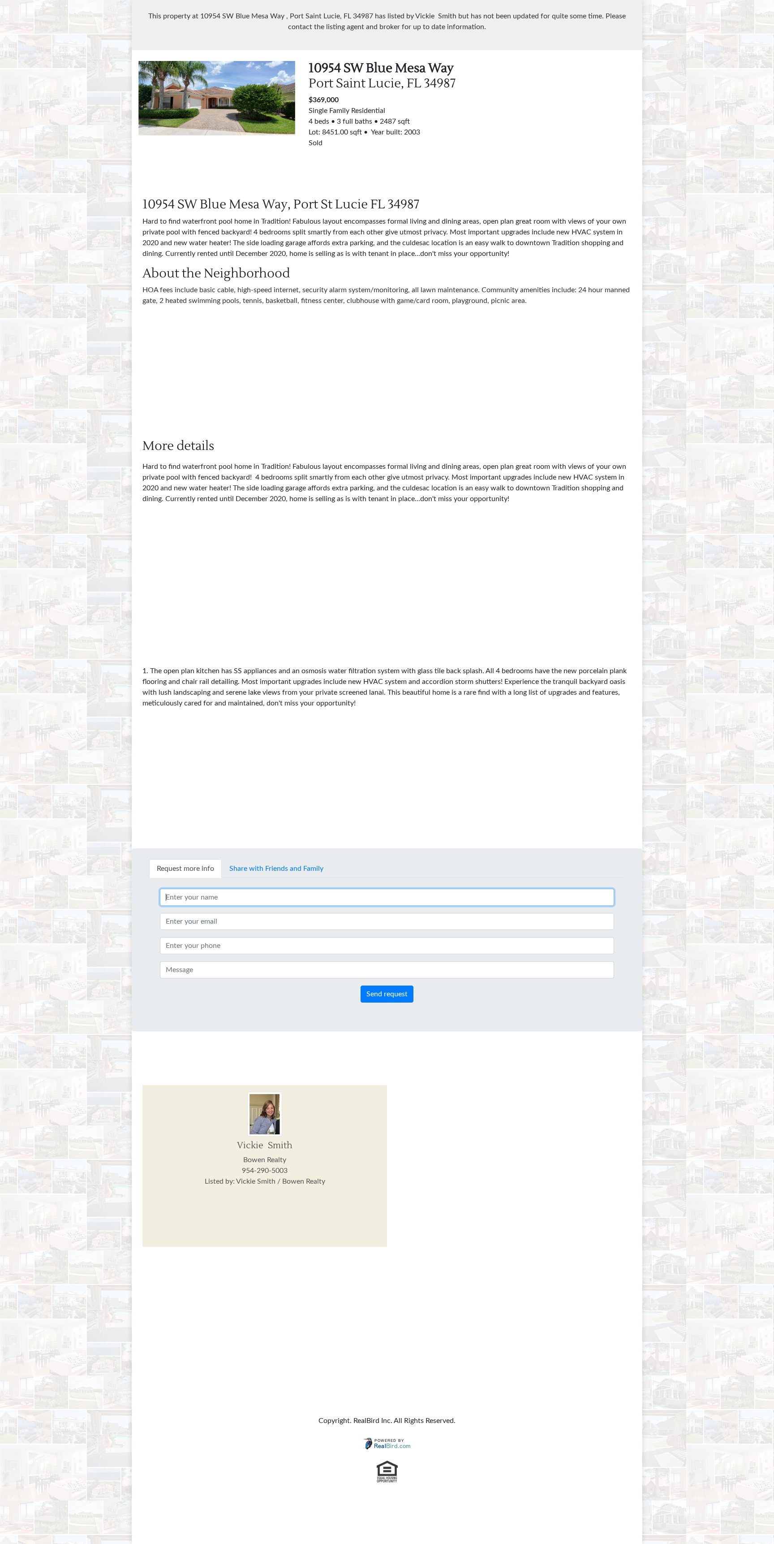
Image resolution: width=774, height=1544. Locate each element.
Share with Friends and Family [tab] (276, 868)
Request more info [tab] (185, 868)
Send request (387, 994)
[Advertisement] (557, 123)
